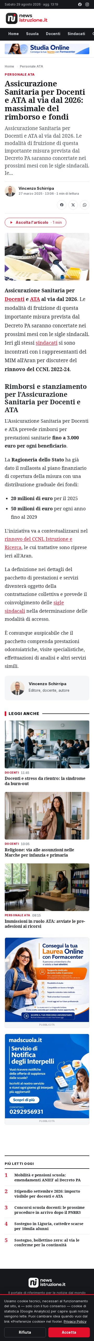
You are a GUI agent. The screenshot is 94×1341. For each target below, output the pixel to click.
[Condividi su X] (73, 205)
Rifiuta (25, 1332)
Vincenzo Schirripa (36, 188)
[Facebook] (80, 4)
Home (13, 34)
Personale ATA (31, 66)
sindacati (46, 342)
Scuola (32, 34)
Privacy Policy (75, 1321)
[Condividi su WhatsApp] (84, 205)
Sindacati (76, 34)
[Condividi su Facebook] (61, 205)
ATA (35, 299)
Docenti (53, 34)
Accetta (69, 1332)
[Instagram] (87, 4)
